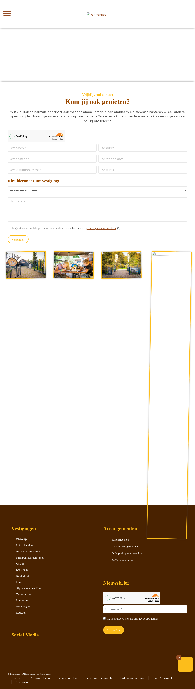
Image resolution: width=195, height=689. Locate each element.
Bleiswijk (21, 539)
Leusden (21, 612)
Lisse (19, 582)
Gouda (20, 563)
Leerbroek (22, 600)
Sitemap (17, 677)
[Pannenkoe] (97, 11)
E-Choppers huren (122, 560)
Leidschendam (25, 545)
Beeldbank (22, 681)
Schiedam (22, 569)
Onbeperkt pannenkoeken (127, 553)
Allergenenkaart (69, 677)
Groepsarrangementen (125, 546)
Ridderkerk (23, 575)
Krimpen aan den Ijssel (30, 557)
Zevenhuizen (24, 594)
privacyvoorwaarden (101, 228)
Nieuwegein (23, 606)
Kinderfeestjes (120, 539)
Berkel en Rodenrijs (28, 551)
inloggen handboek (99, 677)
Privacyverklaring (40, 677)
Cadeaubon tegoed (132, 677)
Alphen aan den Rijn (28, 588)
